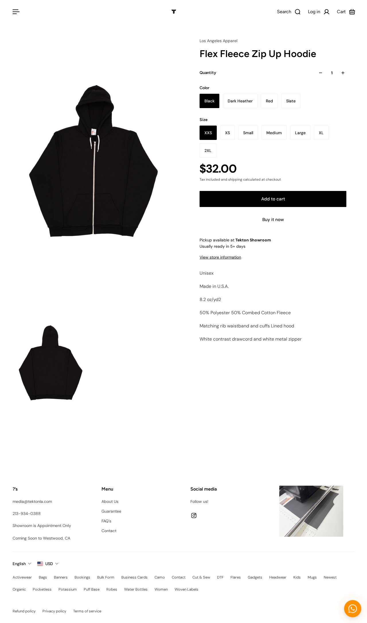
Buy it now (273, 219)
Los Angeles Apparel (218, 40)
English (19, 563)
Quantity (208, 72)
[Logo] (174, 12)
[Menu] (15, 11)
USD (49, 563)
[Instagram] (194, 515)
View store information (220, 257)
